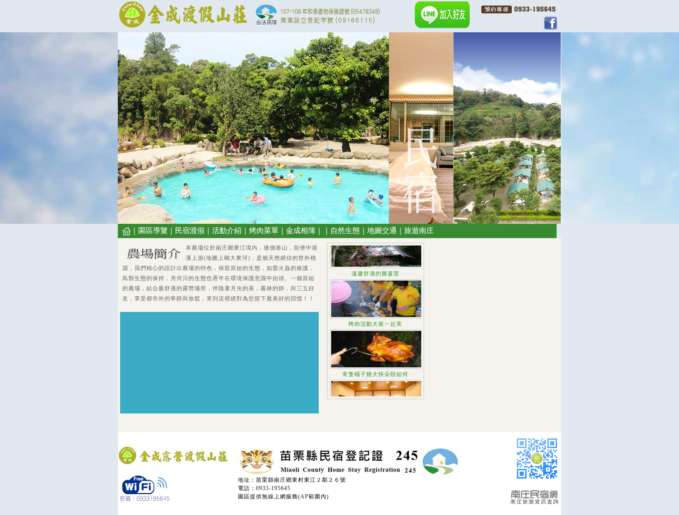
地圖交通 (382, 230)
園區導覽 (153, 230)
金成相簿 (300, 230)
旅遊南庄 (419, 230)
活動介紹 (227, 230)
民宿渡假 (190, 230)
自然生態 (345, 230)
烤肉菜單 (264, 230)
